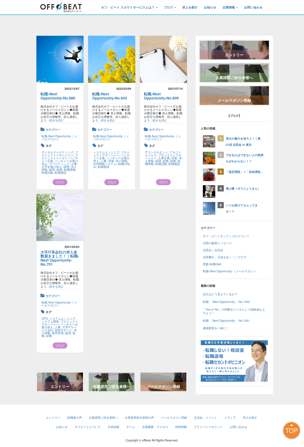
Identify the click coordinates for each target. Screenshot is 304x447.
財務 (59, 169)
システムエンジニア (106, 152)
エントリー (60, 386)
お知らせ (210, 7)
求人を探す (190, 7)
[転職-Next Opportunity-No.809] (163, 59)
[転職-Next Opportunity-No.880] (60, 59)
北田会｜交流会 (213, 250)
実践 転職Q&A (212, 264)
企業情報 (229, 7)
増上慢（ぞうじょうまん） (243, 188)
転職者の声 (74, 417)
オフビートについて (88, 427)
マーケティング (59, 164)
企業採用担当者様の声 (139, 417)
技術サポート (63, 330)
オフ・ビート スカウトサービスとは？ (128, 7)
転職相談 (60, 172)
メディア (230, 417)
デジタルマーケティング (57, 152)
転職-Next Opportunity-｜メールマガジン (59, 137)
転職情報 (69, 169)
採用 (66, 167)
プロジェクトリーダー (60, 156)
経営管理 (57, 333)
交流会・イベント (205, 417)
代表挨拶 (113, 427)
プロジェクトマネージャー (60, 153)
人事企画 (164, 158)
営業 (111, 161)
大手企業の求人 (52, 167)
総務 (166, 161)
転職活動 (47, 172)
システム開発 (50, 321)
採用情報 (181, 427)
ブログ (169, 7)
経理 (52, 169)
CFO (45, 318)
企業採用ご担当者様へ (111, 386)
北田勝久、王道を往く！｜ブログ (224, 257)
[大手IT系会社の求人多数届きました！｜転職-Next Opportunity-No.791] (60, 217)
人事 (74, 164)
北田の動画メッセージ (217, 243)
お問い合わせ (253, 7)
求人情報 (121, 161)
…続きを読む (55, 120)
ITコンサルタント (156, 152)
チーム (130, 427)
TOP (291, 430)
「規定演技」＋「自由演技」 (246, 172)
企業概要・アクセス (155, 427)
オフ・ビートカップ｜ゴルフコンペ (226, 236)
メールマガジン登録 (163, 386)
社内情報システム (104, 164)
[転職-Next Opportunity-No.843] (111, 59)
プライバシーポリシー (208, 427)
